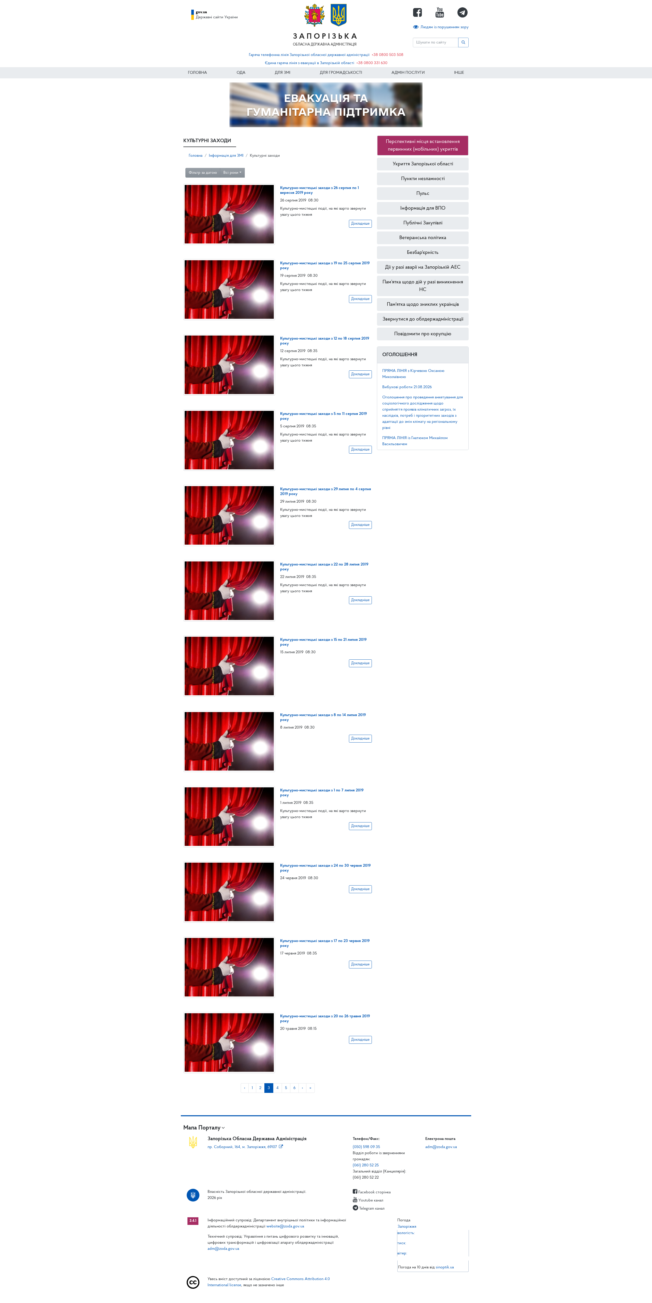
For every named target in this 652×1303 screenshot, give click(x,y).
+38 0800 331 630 (371, 63)
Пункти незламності (423, 178)
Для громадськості (341, 73)
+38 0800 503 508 (387, 55)
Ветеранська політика (422, 237)
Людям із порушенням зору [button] (444, 27)
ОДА (241, 73)
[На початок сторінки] (326, 1294)
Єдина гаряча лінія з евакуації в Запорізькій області (309, 63)
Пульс (422, 193)
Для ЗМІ (282, 73)
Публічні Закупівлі (422, 223)
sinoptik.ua (445, 1267)
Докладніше (360, 224)
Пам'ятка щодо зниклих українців (423, 304)
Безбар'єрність (423, 252)
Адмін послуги (408, 73)
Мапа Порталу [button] (202, 1128)
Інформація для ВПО (422, 208)
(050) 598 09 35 (366, 1147)
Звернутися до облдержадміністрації (423, 319)
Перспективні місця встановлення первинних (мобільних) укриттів (423, 145)
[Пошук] (463, 42)
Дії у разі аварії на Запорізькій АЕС (422, 267)
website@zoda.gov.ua (285, 1226)
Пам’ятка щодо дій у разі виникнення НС (423, 286)
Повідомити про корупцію (422, 334)
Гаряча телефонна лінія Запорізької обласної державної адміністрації (309, 55)
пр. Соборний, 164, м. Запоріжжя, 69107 (242, 1147)
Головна (197, 73)
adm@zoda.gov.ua (441, 1147)
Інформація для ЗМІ (226, 156)
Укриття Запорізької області (423, 164)
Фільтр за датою (203, 173)
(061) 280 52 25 (366, 1165)
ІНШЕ (459, 73)
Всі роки (230, 173)
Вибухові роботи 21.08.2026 (407, 387)
